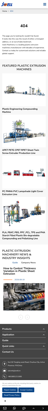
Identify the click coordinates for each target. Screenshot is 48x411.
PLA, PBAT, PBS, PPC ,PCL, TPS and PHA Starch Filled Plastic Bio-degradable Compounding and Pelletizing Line (23, 235)
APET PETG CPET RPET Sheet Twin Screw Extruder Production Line (20, 152)
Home (4, 11)
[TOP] (33, 408)
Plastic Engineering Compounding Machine (20, 110)
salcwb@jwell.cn (14, 371)
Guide (5, 340)
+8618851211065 (15, 376)
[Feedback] (24, 408)
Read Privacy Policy (12, 395)
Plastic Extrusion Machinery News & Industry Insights (16, 254)
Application (8, 334)
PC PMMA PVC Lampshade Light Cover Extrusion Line (22, 193)
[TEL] (14, 408)
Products (7, 328)
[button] (20, 317)
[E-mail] (5, 408)
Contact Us (8, 351)
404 (11, 11)
